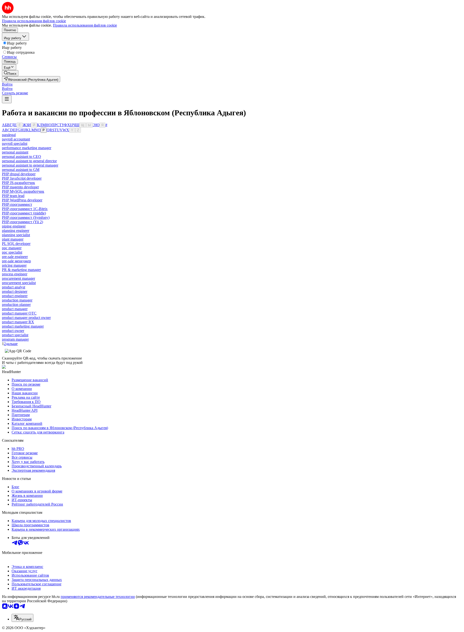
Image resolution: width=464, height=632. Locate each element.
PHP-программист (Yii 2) (22, 222)
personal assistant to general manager (30, 165)
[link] (10, 73)
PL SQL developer (16, 244)
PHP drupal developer (19, 174)
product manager (15, 309)
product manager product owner (26, 318)
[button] (7, 84)
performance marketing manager (26, 148)
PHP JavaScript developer (22, 178)
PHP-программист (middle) (24, 213)
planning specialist (16, 235)
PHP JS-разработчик (18, 183)
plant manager (12, 239)
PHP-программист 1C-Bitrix (25, 209)
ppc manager (12, 248)
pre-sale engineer (15, 257)
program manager (15, 339)
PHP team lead (13, 196)
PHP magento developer (20, 187)
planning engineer (15, 230)
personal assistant (15, 152)
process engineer (14, 274)
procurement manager (18, 278)
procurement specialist (19, 283)
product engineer (15, 296)
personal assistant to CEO (21, 156)
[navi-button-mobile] (7, 99)
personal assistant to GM (20, 170)
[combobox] (22, 618)
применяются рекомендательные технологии (98, 597)
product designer (14, 291)
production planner (16, 304)
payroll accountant (16, 139)
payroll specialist (14, 143)
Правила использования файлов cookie (85, 25)
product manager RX (18, 322)
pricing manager (14, 265)
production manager (17, 300)
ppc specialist (12, 252)
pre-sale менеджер (16, 261)
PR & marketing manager (21, 270)
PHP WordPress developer (22, 200)
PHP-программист (17, 204)
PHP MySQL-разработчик (23, 191)
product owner (13, 331)
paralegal (9, 135)
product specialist (15, 335)
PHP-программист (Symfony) (26, 217)
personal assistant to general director (29, 161)
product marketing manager (23, 326)
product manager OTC (19, 313)
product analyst (13, 287)
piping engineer (14, 226)
